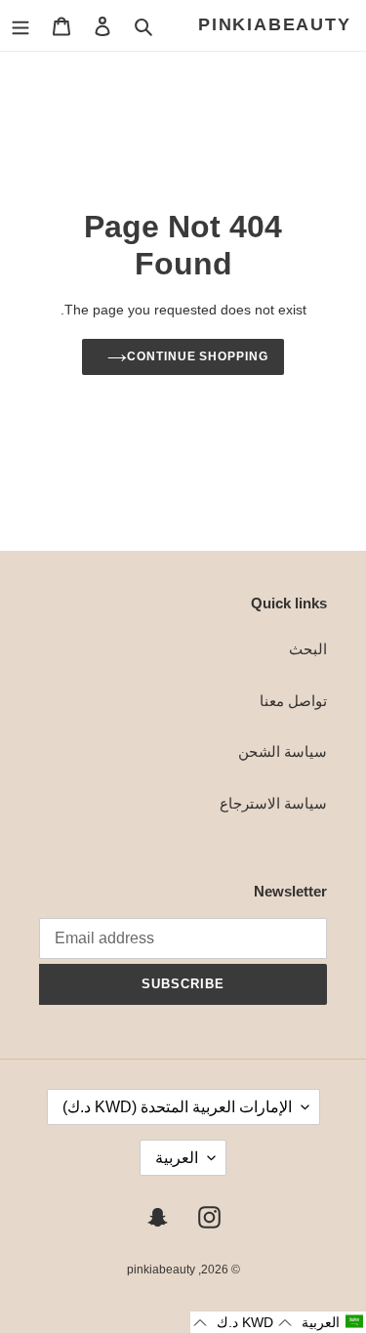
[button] (321, 1322)
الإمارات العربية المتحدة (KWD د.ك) (177, 1107)
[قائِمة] (20, 26)
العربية (176, 1157)
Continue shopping (198, 356)
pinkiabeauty (274, 24)
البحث (308, 649)
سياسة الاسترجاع (273, 803)
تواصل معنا (293, 700)
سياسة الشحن (282, 751)
